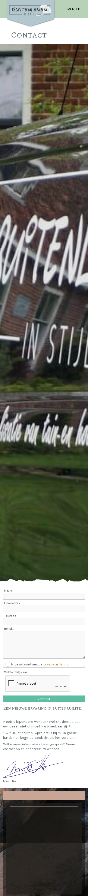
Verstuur (44, 699)
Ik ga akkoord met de (39, 664)
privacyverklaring (56, 664)
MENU (72, 9)
